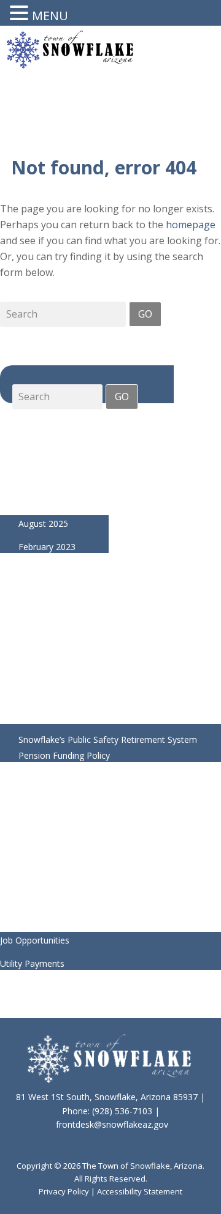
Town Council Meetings (46, 847)
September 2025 (51, 500)
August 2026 (43, 454)
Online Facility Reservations (72, 654)
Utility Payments (32, 963)
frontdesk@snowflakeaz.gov (112, 1124)
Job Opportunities (34, 940)
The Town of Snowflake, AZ (70, 65)
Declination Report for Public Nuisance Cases (108, 716)
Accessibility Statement (139, 1191)
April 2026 (38, 477)
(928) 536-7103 (122, 1111)
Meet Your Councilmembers (55, 824)
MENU (50, 15)
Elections (18, 893)
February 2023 (47, 547)
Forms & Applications (42, 917)
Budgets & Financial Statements (64, 870)
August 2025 (43, 523)
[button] (21, 13)
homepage (190, 224)
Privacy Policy (64, 1191)
